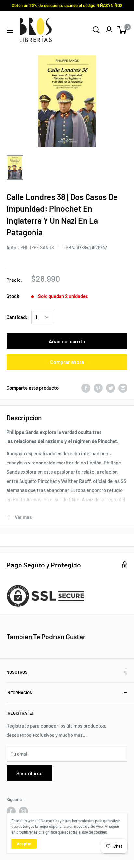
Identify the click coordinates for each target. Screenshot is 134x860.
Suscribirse (29, 773)
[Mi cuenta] (109, 29)
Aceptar (24, 843)
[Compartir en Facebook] (85, 388)
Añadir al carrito (67, 341)
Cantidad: (17, 317)
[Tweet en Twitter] (110, 388)
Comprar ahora (67, 362)
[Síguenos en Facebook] (11, 811)
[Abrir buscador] (96, 29)
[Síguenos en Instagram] (23, 811)
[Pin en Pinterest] (98, 388)
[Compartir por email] (122, 388)
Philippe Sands (37, 247)
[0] (122, 30)
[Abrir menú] (10, 30)
